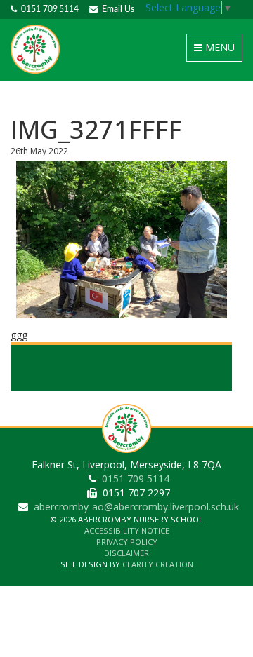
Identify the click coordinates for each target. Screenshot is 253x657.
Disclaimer (126, 553)
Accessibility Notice (126, 530)
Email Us (116, 9)
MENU (216, 51)
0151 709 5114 (48, 9)
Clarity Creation (157, 564)
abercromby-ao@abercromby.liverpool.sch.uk (136, 506)
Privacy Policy (126, 541)
